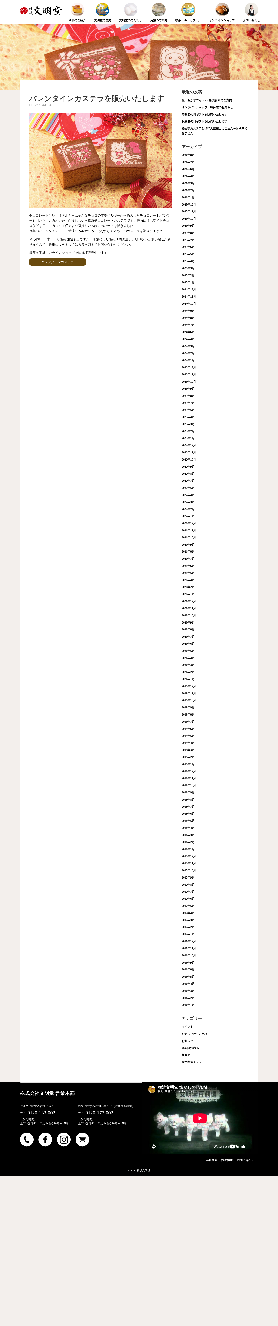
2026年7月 (188, 162)
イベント (187, 1026)
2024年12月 (189, 289)
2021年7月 (188, 558)
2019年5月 (188, 735)
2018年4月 (188, 827)
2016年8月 (188, 969)
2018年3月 (188, 835)
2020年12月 (189, 601)
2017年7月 (188, 891)
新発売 (186, 1055)
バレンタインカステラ (57, 262)
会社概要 (211, 1160)
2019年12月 (189, 686)
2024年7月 (188, 324)
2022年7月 (188, 480)
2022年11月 (189, 452)
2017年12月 (189, 856)
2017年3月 (188, 920)
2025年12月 (189, 204)
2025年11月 (189, 211)
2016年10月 (189, 955)
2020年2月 (188, 672)
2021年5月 (188, 572)
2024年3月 (188, 346)
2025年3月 (188, 268)
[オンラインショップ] (222, 3)
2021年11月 (189, 530)
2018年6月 (188, 813)
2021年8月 (188, 551)
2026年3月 (188, 183)
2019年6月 (188, 728)
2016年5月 (188, 976)
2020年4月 (188, 658)
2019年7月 (188, 721)
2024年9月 (188, 310)
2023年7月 (188, 402)
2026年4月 (188, 176)
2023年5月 (188, 409)
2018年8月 (188, 799)
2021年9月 (188, 544)
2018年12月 (189, 771)
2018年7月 (188, 806)
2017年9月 (188, 877)
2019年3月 (188, 750)
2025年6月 (188, 246)
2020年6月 (188, 643)
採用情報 (227, 1160)
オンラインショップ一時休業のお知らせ (207, 107)
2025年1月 (188, 282)
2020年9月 (188, 622)
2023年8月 (188, 395)
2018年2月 (188, 842)
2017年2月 (188, 927)
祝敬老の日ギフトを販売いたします (204, 121)
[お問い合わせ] (251, 3)
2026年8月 (188, 154)
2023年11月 (189, 374)
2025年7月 (188, 240)
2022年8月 (188, 473)
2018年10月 (189, 785)
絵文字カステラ (192, 1062)
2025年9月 (188, 225)
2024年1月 (188, 360)
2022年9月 (188, 466)
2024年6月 (188, 332)
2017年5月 (188, 905)
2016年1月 (188, 1005)
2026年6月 (188, 169)
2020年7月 (188, 636)
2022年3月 (188, 502)
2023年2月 (188, 431)
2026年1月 (188, 197)
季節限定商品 (190, 1048)
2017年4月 (188, 913)
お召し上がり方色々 (194, 1033)
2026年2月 (188, 190)
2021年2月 (188, 587)
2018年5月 (188, 820)
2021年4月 (188, 580)
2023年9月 (188, 388)
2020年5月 (188, 650)
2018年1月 (188, 849)
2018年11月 (189, 778)
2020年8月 (188, 629)
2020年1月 (188, 679)
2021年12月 (189, 523)
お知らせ (187, 1041)
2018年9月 (188, 792)
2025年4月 (188, 261)
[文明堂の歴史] (102, 3)
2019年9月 (188, 707)
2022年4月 (188, 495)
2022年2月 (188, 509)
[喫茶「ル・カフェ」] (188, 3)
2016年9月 (188, 962)
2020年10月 (189, 615)
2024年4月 (188, 339)
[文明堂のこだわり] (130, 3)
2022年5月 (188, 487)
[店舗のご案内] (158, 3)
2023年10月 (189, 381)
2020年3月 (188, 664)
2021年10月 (189, 537)
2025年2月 (188, 275)
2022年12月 (189, 445)
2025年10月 (189, 218)
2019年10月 (189, 700)
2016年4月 (188, 983)
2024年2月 (188, 353)
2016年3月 (188, 990)
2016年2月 (188, 998)
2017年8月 (188, 884)
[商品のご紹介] (77, 3)
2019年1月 (188, 764)
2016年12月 (189, 941)
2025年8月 (188, 232)
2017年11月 (189, 863)
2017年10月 (189, 870)
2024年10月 (189, 303)
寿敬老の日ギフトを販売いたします (204, 114)
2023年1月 (188, 438)
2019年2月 (188, 757)
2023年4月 (188, 417)
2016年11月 (189, 948)
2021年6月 (188, 565)
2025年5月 (188, 254)
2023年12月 (189, 367)
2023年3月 (188, 424)
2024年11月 (189, 296)
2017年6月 (188, 898)
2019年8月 (188, 714)
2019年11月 (189, 693)
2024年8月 (188, 317)
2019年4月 (188, 742)
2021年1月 (188, 594)
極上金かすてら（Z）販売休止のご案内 (207, 100)
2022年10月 (189, 459)
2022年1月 (188, 516)
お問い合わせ (245, 1160)
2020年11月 (189, 608)
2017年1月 (188, 934)
